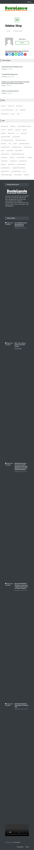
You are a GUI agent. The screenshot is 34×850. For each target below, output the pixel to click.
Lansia (2, 150)
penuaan (3, 164)
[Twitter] (9, 54)
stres (24, 171)
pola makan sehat (16, 171)
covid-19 (3, 129)
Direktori (4, 85)
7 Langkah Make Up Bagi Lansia (10, 74)
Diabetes (3, 133)
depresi (25, 129)
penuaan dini (11, 164)
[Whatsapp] (16, 54)
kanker (15, 143)
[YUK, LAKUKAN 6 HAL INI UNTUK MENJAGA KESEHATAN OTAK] (9, 281)
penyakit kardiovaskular (18, 167)
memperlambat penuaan (17, 154)
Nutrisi (13, 113)
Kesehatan (4, 93)
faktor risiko (11, 133)
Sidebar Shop (13, 25)
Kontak (27, 846)
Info (16, 110)
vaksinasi (26, 174)
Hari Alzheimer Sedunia (7, 140)
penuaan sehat (21, 164)
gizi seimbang (16, 136)
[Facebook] (6, 54)
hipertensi (3, 143)
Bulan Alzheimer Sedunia (24, 126)
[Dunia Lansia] (17, 10)
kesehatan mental (16, 147)
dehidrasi (10, 129)
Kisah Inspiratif (5, 113)
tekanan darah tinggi (6, 174)
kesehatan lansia (5, 147)
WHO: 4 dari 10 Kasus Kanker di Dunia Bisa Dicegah (20, 345)
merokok (12, 157)
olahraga (29, 157)
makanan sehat (5, 154)
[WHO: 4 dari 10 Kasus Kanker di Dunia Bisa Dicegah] (9, 401)
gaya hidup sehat (5, 136)
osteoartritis (4, 161)
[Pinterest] (25, 54)
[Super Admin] (9, 42)
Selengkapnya (9, 206)
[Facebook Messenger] (19, 54)
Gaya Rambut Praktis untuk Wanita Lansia (12, 66)
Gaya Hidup (4, 69)
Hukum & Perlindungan (7, 110)
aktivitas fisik (4, 126)
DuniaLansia (17, 842)
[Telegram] (22, 54)
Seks (18, 113)
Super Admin (22, 39)
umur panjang (17, 174)
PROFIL (22, 42)
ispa (10, 143)
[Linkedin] (12, 54)
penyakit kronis (5, 171)
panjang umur (23, 161)
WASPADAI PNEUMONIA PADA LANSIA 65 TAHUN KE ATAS (21, 705)
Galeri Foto (11, 106)
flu (17, 133)
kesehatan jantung (24, 143)
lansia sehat (10, 150)
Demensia (17, 129)
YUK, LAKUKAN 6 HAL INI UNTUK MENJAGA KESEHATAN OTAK (21, 224)
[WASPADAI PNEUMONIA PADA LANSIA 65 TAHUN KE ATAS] (9, 762)
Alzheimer (12, 126)
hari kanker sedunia (20, 140)
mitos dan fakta (21, 157)
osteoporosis (13, 161)
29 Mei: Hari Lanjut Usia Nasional (10, 91)
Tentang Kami (20, 846)
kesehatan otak (28, 147)
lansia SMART (18, 150)
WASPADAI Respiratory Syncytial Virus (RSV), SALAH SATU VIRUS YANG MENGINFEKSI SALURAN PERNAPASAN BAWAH (21, 466)
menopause (4, 157)
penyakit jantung (5, 167)
